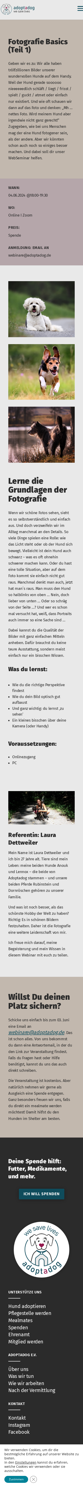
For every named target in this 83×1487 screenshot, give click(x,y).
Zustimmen (16, 1479)
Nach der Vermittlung (31, 1390)
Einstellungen (25, 1462)
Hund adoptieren (27, 1306)
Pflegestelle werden (29, 1313)
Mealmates (20, 1320)
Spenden (18, 1327)
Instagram (19, 1425)
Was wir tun (21, 1376)
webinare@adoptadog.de (36, 1032)
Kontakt (17, 1418)
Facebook (19, 1432)
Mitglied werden (25, 1342)
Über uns (18, 1369)
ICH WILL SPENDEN (42, 1194)
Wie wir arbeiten (26, 1383)
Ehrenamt (19, 1334)
